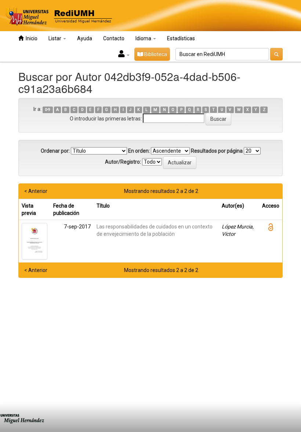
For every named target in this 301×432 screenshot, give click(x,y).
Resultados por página (217, 151)
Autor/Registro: (123, 162)
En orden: (139, 151)
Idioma (143, 38)
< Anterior (35, 191)
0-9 (47, 109)
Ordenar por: (55, 151)
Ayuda (84, 38)
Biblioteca (155, 54)
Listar (55, 38)
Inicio (30, 38)
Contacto (113, 38)
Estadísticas (181, 38)
